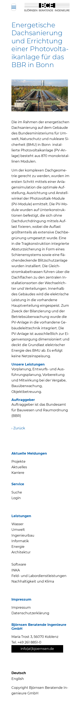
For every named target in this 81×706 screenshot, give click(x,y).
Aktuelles (19, 467)
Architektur (21, 552)
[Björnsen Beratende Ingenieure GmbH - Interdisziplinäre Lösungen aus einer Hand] (47, 7)
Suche (16, 492)
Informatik (20, 541)
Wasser (17, 524)
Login (16, 498)
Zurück (19, 428)
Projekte (18, 461)
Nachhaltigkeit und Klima (32, 581)
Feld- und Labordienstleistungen (38, 576)
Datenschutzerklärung (30, 613)
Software (18, 564)
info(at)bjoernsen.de (37, 649)
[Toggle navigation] (13, 7)
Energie (18, 547)
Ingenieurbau (22, 535)
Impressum (21, 607)
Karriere (17, 473)
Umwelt (18, 530)
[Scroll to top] (70, 695)
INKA (15, 570)
